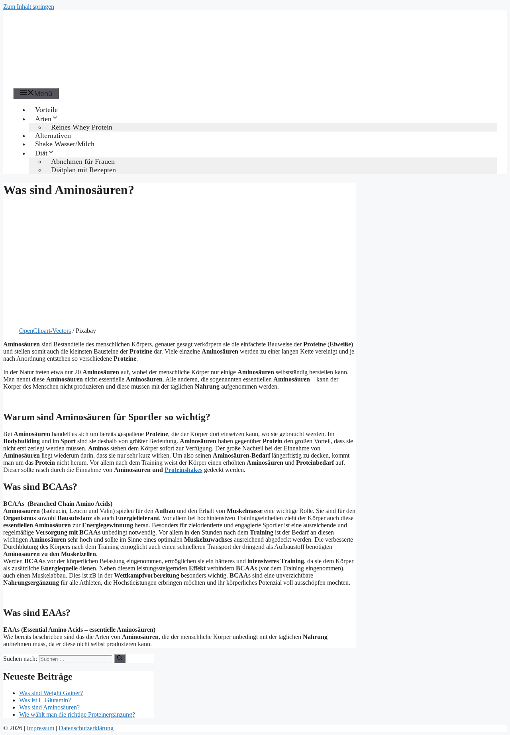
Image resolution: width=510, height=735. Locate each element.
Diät (41, 153)
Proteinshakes (183, 469)
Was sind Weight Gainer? (51, 693)
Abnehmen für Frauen (83, 161)
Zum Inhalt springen (28, 6)
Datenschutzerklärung (86, 728)
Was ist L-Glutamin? (45, 700)
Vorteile (46, 110)
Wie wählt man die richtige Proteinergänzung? (77, 714)
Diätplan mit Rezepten (83, 170)
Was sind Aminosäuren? (49, 707)
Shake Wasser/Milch (64, 144)
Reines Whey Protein (81, 127)
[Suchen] (120, 658)
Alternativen (53, 136)
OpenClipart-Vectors (45, 330)
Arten (43, 119)
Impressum (40, 728)
